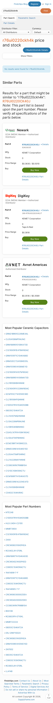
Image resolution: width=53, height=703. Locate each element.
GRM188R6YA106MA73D (17, 377)
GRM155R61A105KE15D (16, 644)
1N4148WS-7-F (13, 589)
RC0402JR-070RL (14, 550)
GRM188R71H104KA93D (17, 556)
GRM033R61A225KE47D (17, 481)
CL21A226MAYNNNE (15, 460)
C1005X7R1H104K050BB (17, 405)
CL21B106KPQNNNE (15, 399)
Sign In (48, 4)
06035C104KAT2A (14, 410)
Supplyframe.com (26, 699)
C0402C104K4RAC (14, 492)
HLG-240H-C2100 (14, 523)
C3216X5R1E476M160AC (17, 350)
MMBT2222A (12, 622)
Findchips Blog (21, 4)
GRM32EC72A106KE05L (17, 361)
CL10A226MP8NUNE (15, 421)
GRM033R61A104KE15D (17, 449)
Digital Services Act (39, 686)
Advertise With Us (26, 692)
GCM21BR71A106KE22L (16, 443)
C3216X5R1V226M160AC (17, 388)
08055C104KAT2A (14, 627)
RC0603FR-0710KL (14, 616)
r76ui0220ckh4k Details (37, 50)
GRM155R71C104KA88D (17, 355)
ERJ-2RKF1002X (13, 633)
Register (34, 4)
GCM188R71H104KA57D (17, 476)
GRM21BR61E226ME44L (17, 334)
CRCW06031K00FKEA (16, 638)
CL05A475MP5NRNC (16, 454)
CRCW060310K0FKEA (16, 545)
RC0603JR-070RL (14, 666)
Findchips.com (4, 4)
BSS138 (9, 611)
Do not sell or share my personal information (26, 689)
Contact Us (24, 680)
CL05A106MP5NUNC (15, 339)
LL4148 (9, 671)
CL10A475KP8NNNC (15, 438)
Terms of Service (20, 686)
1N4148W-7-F (12, 572)
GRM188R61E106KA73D (17, 344)
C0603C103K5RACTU (16, 660)
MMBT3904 (11, 529)
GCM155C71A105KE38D (17, 394)
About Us (37, 680)
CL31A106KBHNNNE (15, 487)
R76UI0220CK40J (30, 144)
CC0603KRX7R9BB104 (16, 465)
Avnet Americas (26, 266)
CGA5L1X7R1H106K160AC (18, 432)
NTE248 (9, 512)
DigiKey (22, 199)
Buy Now (35, 170)
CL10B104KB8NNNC (15, 427)
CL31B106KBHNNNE (15, 383)
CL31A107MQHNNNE (15, 416)
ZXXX (8, 539)
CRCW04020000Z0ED (16, 600)
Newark (22, 133)
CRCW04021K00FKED (16, 561)
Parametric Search (30, 683)
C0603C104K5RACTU (16, 583)
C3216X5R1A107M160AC (17, 372)
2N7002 (9, 649)
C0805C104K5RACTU (16, 567)
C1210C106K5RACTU (15, 470)
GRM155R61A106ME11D (16, 366)
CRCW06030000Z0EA (16, 594)
